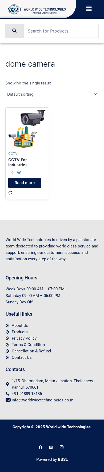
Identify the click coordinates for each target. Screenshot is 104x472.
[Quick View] (18, 172)
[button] (88, 9)
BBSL (63, 459)
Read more (25, 182)
